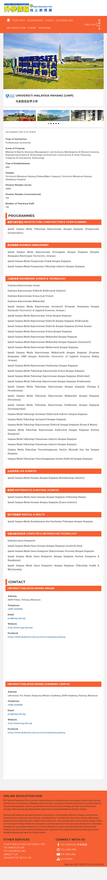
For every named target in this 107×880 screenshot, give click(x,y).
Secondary (35, 20)
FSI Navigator (14, 847)
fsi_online (68, 849)
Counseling (64, 20)
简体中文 (99, 24)
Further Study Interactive (24, 844)
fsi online (68, 854)
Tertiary (18, 20)
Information (16, 27)
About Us (11, 854)
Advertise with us (17, 857)
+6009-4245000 (15, 609)
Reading (45, 27)
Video (50, 20)
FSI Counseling (15, 850)
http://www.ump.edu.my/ (20, 627)
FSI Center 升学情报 (74, 844)
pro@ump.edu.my (17, 618)
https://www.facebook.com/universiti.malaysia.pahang (36, 636)
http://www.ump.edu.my (20, 723)
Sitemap (67, 859)
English (90, 24)
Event (32, 27)
